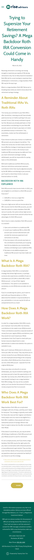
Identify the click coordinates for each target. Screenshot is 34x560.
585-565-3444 (21, 542)
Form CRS (14, 546)
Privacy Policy (22, 546)
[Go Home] (17, 7)
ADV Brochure (6, 546)
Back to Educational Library (17, 497)
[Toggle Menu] (3, 7)
